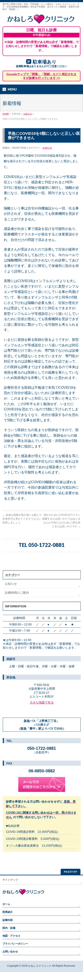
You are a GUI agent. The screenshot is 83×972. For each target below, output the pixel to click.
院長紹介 (8, 911)
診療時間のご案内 (17, 592)
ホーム (6, 904)
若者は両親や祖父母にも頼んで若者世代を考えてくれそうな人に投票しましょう (22, 518)
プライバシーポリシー (15, 943)
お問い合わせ (10, 951)
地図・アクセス (11, 935)
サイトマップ (10, 879)
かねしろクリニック (39, 965)
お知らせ (27, 114)
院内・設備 (9, 927)
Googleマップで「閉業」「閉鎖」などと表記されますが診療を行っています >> (41, 76)
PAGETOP (70, 871)
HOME (6, 114)
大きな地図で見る (42, 702)
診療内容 (8, 920)
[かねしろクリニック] (41, 19)
